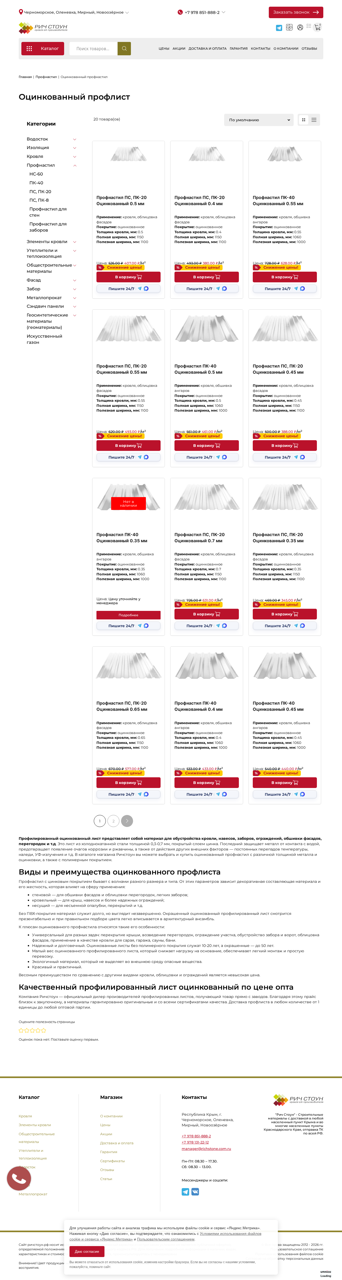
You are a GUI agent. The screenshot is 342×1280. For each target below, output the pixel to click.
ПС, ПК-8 (39, 200)
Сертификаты (112, 1161)
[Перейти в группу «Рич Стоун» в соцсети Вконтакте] (195, 1194)
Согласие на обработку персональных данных (284, 1258)
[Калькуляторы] (289, 27)
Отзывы (309, 48)
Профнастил (46, 77)
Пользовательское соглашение (296, 1249)
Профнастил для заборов (48, 227)
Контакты (260, 48)
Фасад (34, 280)
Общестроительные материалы (49, 268)
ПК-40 (36, 182)
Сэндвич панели (45, 306)
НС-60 (36, 174)
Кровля (35, 156)
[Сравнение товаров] (308, 25)
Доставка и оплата (208, 48)
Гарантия (239, 48)
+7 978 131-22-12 (195, 1142)
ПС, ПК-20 (40, 191)
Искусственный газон (44, 339)
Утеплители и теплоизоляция (44, 253)
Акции (179, 48)
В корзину (125, 277)
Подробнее (128, 615)
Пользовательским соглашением (166, 1239)
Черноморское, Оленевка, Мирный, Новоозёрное (74, 12)
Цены (164, 48)
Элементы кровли (47, 241)
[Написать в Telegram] (279, 28)
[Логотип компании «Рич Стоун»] (43, 28)
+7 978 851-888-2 (196, 1136)
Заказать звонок (291, 12)
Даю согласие (87, 1251)
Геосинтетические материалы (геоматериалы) (47, 321)
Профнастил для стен (48, 212)
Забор (33, 288)
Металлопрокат (44, 297)
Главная (25, 77)
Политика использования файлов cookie (289, 1254)
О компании (286, 48)
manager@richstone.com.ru (206, 1148)
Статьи (106, 1179)
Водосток (37, 139)
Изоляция (38, 147)
